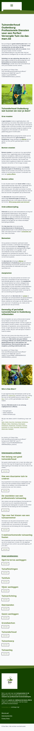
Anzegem (19, 425)
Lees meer (5, 471)
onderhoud (11, 395)
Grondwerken (8, 623)
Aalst (3, 422)
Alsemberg (14, 424)
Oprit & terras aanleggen (14, 560)
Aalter (6, 422)
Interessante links (7, 716)
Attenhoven (23, 427)
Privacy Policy (6, 718)
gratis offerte (11, 174)
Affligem (4, 424)
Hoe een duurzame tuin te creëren (14, 477)
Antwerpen (12, 425)
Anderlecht (5, 425)
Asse (11, 427)
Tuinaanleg (7, 650)
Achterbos (25, 422)
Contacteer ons (6, 707)
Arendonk (5, 427)
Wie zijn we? (5, 713)
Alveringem (21, 424)
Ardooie (24, 425)
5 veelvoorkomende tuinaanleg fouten (17, 536)
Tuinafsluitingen (10, 569)
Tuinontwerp (8, 641)
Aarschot (11, 422)
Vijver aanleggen (10, 587)
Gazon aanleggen (10, 614)
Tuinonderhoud (9, 632)
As (9, 427)
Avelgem (10, 429)
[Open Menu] (11, 5)
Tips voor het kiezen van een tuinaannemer (16, 516)
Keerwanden (8, 605)
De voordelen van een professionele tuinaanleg (14, 496)
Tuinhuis (6, 578)
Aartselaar (18, 422)
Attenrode (5, 429)
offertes (24, 139)
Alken (9, 424)
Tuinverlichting (9, 596)
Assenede (16, 427)
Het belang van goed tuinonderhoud (12, 457)
